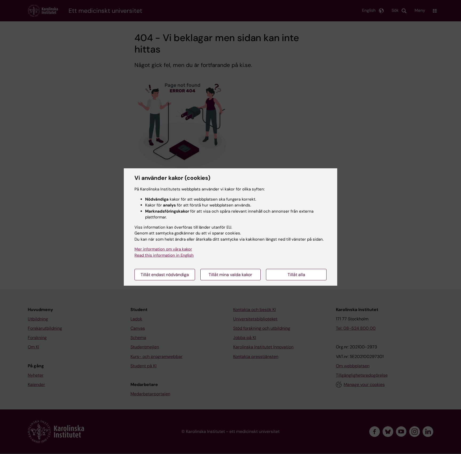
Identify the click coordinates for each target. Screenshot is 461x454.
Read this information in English (164, 255)
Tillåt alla (296, 274)
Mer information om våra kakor (163, 249)
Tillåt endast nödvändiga (165, 274)
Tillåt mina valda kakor (230, 274)
